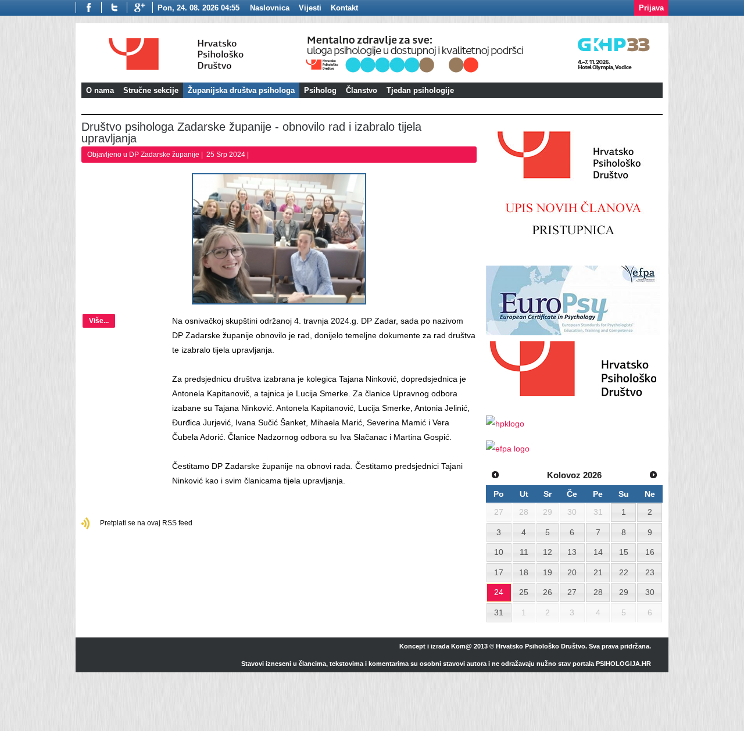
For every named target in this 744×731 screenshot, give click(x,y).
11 (524, 552)
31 (498, 612)
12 (547, 552)
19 (547, 572)
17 (498, 572)
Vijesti (310, 7)
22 (623, 572)
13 (572, 552)
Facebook (88, 7)
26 (547, 592)
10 (498, 552)
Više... (99, 321)
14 (598, 552)
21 (598, 572)
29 (623, 592)
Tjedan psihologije (420, 90)
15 (623, 552)
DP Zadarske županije (164, 154)
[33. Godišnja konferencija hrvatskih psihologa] (482, 74)
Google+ (140, 7)
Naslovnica (269, 7)
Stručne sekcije (150, 90)
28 (598, 592)
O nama (100, 90)
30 (649, 592)
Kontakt (344, 7)
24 (498, 592)
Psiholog (320, 90)
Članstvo (361, 90)
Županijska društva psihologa (241, 90)
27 (572, 592)
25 (523, 592)
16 (649, 552)
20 (572, 572)
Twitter (114, 7)
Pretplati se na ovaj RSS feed (146, 523)
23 (649, 572)
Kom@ (461, 646)
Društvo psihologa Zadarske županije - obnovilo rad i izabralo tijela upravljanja (251, 132)
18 (523, 572)
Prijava (651, 7)
